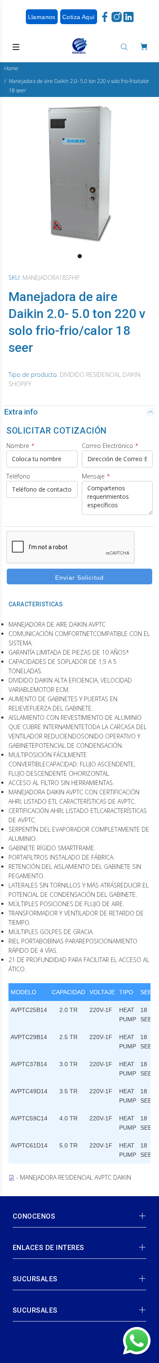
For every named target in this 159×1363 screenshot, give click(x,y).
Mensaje (96, 476)
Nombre (20, 446)
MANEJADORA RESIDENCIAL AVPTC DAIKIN (75, 1177)
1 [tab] (80, 256)
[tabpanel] (79, 173)
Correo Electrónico (110, 446)
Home (11, 68)
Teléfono (18, 476)
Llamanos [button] (42, 17)
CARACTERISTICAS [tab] (35, 604)
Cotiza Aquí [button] (78, 17)
